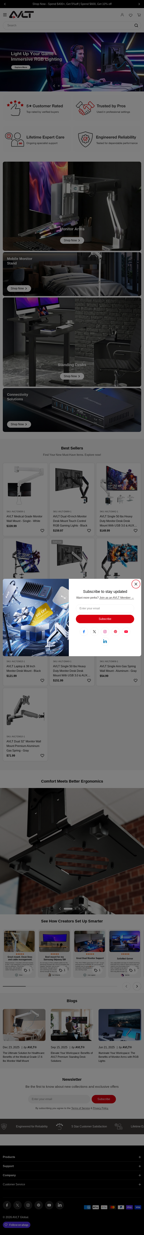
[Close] (135, 584)
